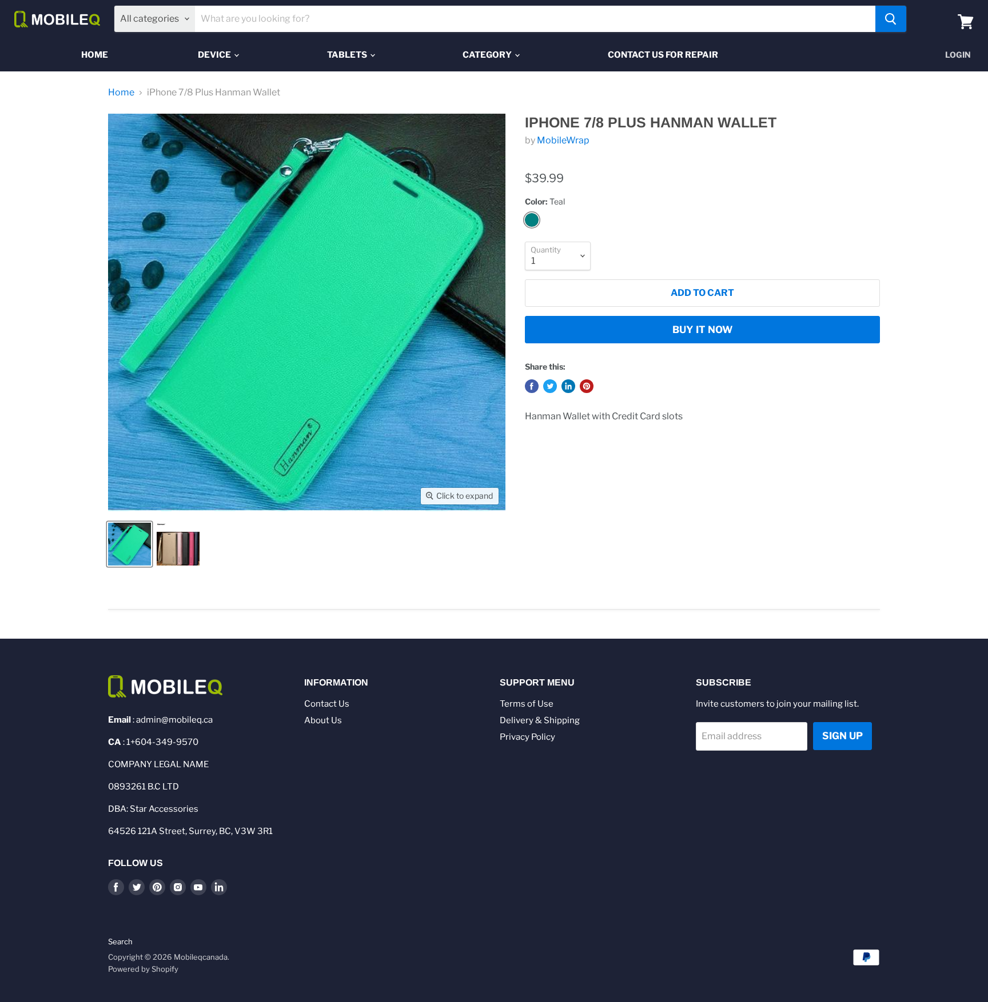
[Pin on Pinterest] (586, 386)
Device (215, 55)
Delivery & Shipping (540, 720)
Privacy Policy (527, 737)
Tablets (348, 55)
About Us (323, 720)
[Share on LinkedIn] (568, 386)
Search (120, 941)
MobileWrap (563, 140)
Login (958, 54)
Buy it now (702, 329)
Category (488, 55)
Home (94, 55)
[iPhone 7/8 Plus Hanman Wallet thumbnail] (129, 544)
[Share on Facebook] (532, 386)
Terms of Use (526, 704)
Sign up (842, 736)
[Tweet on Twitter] (550, 386)
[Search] (890, 19)
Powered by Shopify (143, 968)
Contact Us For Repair (663, 55)
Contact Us (326, 704)
